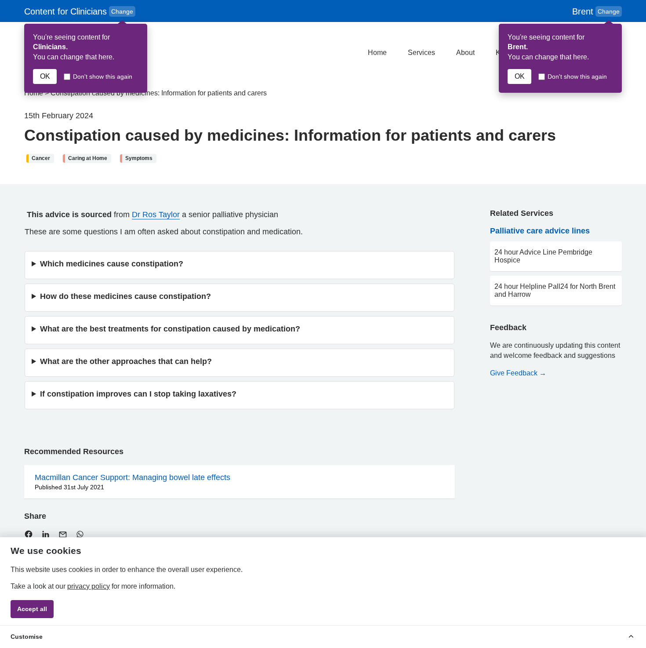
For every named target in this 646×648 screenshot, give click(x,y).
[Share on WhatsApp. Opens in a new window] (80, 536)
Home (377, 52)
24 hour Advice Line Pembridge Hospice (543, 256)
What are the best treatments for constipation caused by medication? (170, 328)
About (465, 52)
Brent (596, 11)
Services (421, 52)
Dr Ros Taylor (156, 214)
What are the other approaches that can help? (126, 361)
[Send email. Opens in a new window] (62, 536)
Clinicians (79, 12)
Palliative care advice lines (540, 230)
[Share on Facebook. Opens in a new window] (28, 536)
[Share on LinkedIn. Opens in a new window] (45, 536)
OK (45, 76)
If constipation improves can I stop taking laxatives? (138, 394)
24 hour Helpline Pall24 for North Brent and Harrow (554, 290)
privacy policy (88, 586)
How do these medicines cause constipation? (125, 296)
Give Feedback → (518, 373)
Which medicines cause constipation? (111, 263)
